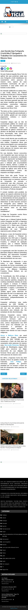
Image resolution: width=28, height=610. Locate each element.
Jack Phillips (15, 362)
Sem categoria (5, 564)
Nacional (4, 544)
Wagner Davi (5, 569)
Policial (4, 550)
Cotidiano (4, 515)
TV (3, 566)
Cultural (4, 517)
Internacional (5, 539)
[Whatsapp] (7, 68)
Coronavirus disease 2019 (9, 587)
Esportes (4, 526)
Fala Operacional (6, 529)
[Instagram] (10, 68)
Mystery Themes (13, 608)
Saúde (3, 561)
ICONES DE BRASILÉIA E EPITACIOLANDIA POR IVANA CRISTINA (14, 535)
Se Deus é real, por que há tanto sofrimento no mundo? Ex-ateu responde (12, 423)
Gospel (2, 60)
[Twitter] (5, 68)
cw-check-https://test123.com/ (7, 578)
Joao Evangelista (6, 542)
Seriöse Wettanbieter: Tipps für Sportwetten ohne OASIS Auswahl (10, 595)
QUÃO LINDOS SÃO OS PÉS (8, 558)
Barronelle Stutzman (12, 345)
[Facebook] (2, 68)
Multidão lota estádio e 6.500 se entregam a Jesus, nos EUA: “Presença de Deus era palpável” (13, 446)
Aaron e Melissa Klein (9, 335)
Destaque (4, 520)
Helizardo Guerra (17, 63)
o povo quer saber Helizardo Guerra (10, 547)
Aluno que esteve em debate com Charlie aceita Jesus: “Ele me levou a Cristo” (12, 400)
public (3, 555)
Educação (4, 523)
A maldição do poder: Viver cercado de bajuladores (4, 373)
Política (4, 553)
